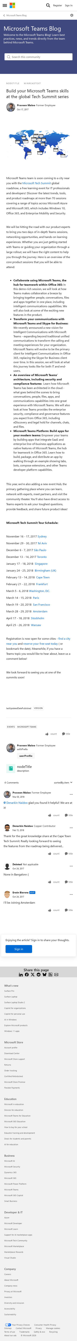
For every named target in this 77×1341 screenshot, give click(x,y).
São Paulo (40, 550)
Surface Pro (9, 991)
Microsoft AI (9, 1161)
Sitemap (7, 1328)
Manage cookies (53, 1328)
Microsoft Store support (14, 1059)
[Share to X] (33, 974)
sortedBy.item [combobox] (61, 782)
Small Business (10, 1201)
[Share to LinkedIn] (21, 974)
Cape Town (43, 577)
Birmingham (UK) (45, 570)
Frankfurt (42, 584)
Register (57, 5)
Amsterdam (40, 611)
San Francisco (41, 604)
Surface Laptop (10, 996)
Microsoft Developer (13, 1223)
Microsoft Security (12, 1166)
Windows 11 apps (12, 1031)
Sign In (69, 5)
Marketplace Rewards (13, 1252)
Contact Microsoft (23, 1328)
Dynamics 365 (10, 1172)
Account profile (10, 1047)
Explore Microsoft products (16, 1025)
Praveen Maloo (26, 105)
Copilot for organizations (15, 1008)
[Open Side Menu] (5, 5)
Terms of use (9, 1331)
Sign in (19, 949)
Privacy (39, 1328)
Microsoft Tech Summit (36, 183)
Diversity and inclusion (14, 1303)
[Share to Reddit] (38, 974)
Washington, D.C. (39, 591)
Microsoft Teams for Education (17, 1115)
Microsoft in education (14, 1104)
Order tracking (10, 1070)
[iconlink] (10, 768)
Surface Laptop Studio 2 (14, 1002)
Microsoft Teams (11, 1189)
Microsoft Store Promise (14, 1082)
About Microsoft (11, 1280)
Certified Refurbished (13, 1076)
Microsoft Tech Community (15, 1240)
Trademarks (24, 1331)
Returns (7, 1064)
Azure (6, 1217)
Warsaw (36, 625)
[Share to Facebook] (27, 974)
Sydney (42, 536)
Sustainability (10, 1314)
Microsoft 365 (10, 1178)
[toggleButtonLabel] (71, 15)
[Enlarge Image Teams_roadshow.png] (38, 144)
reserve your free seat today (41, 643)
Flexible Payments (12, 1087)
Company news (10, 1285)
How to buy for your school (15, 1127)
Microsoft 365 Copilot (13, 1195)
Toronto (42, 557)
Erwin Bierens (20, 892)
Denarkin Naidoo (17, 802)
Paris (36, 597)
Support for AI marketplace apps (18, 1234)
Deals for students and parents (17, 1138)
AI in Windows (10, 1019)
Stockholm (37, 618)
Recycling (53, 1331)
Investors (8, 1297)
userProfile (25, 755)
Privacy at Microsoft (12, 1291)
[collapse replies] (38, 790)
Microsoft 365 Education (14, 1121)
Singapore (41, 563)
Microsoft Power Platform (15, 1183)
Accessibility (9, 1308)
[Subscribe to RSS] (50, 974)
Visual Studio (10, 1257)
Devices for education (13, 1110)
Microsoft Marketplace (14, 1246)
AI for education (11, 1144)
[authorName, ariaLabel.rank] (10, 107)
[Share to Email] (56, 974)
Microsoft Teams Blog (16, 15)
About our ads (10, 1335)
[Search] (48, 5)
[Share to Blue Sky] (44, 974)
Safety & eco (39, 1331)
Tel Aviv (42, 543)
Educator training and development (19, 1133)
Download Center (12, 1053)
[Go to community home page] (12, 5)
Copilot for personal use (14, 1013)
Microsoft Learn (11, 1229)
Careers (7, 1274)
